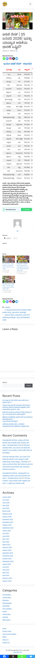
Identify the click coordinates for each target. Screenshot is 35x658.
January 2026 (6, 516)
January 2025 (6, 550)
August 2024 (6, 564)
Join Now (27, 209)
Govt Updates (7, 608)
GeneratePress (17, 652)
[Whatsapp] (4, 58)
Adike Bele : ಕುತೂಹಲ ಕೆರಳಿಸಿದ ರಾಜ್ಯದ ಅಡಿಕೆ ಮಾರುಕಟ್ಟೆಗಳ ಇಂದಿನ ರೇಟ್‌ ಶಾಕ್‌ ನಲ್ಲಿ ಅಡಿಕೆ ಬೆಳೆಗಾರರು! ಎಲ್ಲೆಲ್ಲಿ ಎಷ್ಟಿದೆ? (23, 267)
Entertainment (7, 603)
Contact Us (6, 642)
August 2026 (6, 497)
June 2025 (5, 536)
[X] (13, 58)
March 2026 (6, 511)
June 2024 (5, 570)
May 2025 (5, 539)
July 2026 (5, 500)
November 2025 (7, 522)
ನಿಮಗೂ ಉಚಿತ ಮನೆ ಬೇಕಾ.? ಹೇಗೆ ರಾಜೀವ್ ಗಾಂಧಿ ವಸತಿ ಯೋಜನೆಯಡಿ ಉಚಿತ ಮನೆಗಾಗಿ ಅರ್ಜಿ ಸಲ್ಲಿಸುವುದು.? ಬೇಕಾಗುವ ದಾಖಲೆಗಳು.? (17, 466)
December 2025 (7, 519)
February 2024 (7, 578)
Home (4, 628)
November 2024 (7, 556)
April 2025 (5, 542)
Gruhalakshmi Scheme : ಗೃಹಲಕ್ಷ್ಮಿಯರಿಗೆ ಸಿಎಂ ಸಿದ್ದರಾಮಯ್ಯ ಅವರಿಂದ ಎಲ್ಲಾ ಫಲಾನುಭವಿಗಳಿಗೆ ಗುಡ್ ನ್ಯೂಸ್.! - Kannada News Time (16, 475)
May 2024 (5, 572)
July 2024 (5, 567)
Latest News (6, 614)
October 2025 (6, 525)
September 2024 (8, 561)
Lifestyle (7, 307)
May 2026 (5, 505)
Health (4, 611)
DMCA (4, 637)
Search (4, 382)
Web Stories (6, 620)
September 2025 (7, 528)
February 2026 (7, 514)
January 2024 (6, 581)
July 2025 (5, 533)
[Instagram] (10, 58)
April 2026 (5, 508)
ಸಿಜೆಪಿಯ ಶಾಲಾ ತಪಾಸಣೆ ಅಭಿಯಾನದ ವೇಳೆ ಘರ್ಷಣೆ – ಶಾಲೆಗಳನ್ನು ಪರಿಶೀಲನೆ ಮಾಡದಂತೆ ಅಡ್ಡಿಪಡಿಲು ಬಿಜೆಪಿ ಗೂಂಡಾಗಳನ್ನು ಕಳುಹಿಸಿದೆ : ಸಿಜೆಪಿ (16, 407)
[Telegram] (16, 58)
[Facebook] (7, 58)
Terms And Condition (9, 634)
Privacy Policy (6, 631)
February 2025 (7, 547)
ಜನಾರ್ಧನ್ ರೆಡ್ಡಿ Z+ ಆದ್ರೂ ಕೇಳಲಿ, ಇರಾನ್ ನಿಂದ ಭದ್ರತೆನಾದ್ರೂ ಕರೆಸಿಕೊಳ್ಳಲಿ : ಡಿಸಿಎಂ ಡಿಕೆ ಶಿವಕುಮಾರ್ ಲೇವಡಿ (16, 317)
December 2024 (7, 553)
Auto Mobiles (6, 595)
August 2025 (6, 530)
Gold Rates (6, 606)
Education (5, 600)
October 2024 (7, 558)
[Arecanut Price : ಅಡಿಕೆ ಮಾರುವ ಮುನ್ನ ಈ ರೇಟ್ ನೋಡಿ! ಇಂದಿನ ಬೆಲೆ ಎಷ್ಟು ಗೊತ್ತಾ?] (8, 259)
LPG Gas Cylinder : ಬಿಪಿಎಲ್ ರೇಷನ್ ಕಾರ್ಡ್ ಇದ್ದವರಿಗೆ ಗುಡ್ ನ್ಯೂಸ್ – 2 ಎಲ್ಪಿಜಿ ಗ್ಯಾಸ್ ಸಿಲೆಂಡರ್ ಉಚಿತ (16, 480)
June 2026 (5, 502)
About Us (5, 639)
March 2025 (6, 544)
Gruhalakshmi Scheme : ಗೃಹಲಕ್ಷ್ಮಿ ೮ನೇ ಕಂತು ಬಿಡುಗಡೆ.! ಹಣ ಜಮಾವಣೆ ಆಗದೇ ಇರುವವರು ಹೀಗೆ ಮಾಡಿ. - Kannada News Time (15, 442)
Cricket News (6, 597)
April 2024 (5, 575)
